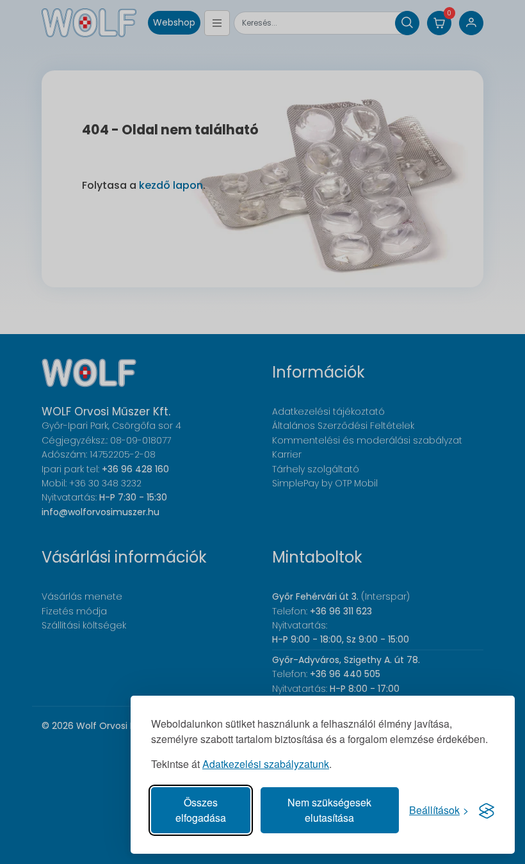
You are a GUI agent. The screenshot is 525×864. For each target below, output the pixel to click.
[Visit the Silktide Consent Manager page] (486, 810)
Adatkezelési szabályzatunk (265, 763)
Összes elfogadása (200, 810)
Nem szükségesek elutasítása (329, 810)
